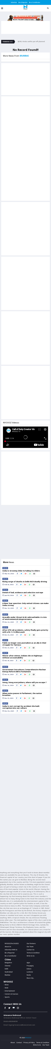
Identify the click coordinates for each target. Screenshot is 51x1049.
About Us (8, 946)
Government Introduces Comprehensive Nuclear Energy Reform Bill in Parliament (24, 670)
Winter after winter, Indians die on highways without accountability (22, 657)
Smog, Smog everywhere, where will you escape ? (24, 682)
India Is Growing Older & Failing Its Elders (21, 571)
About (13, 1042)
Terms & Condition (42, 1042)
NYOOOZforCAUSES (12, 943)
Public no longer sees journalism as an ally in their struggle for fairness (24, 644)
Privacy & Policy (29, 1042)
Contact (19, 1042)
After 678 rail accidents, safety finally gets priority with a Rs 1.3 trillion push (25, 631)
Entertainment (10, 991)
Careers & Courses (11, 994)
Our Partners (31, 943)
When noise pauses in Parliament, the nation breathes (22, 694)
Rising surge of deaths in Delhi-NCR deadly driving (24, 582)
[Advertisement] (25, 123)
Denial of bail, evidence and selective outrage (22, 592)
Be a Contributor (34, 2)
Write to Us (37, 1045)
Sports (7, 997)
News (7, 985)
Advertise (14, 2)
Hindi (6, 988)
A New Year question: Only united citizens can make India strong (25, 604)
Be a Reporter (23, 2)
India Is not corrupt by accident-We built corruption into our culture (20, 707)
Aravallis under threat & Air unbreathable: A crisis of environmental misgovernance (24, 618)
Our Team (30, 946)
